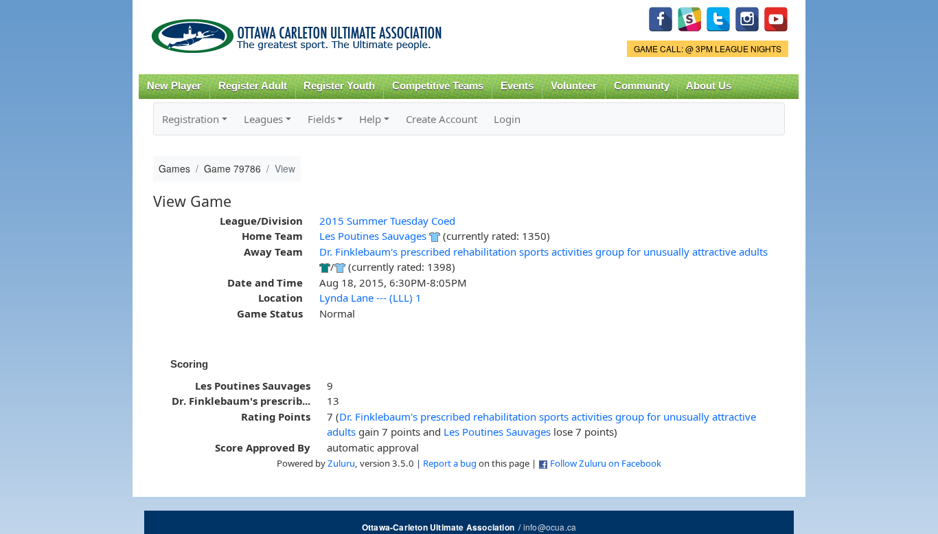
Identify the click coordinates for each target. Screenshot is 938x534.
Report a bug (450, 463)
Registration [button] (190, 119)
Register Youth (339, 85)
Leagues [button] (263, 119)
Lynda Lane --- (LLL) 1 (370, 297)
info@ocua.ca (549, 527)
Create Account (441, 119)
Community (642, 85)
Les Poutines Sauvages (372, 236)
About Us (708, 85)
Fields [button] (321, 119)
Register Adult (252, 85)
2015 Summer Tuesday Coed (387, 220)
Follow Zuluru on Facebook (605, 463)
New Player (174, 85)
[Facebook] (660, 17)
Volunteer (574, 85)
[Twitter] (718, 17)
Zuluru (341, 463)
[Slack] (689, 17)
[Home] (299, 31)
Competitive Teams (437, 85)
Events (517, 85)
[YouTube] (776, 17)
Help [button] (370, 119)
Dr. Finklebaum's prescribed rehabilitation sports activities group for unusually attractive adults (543, 251)
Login (507, 119)
